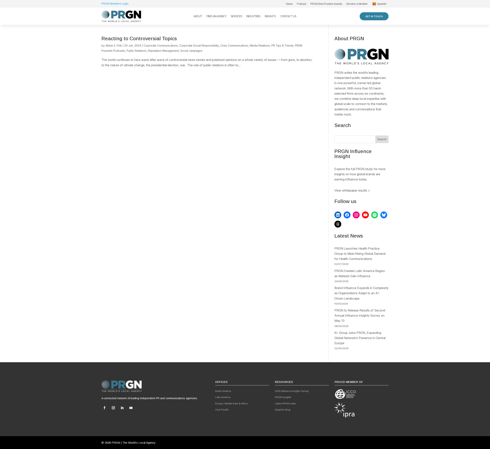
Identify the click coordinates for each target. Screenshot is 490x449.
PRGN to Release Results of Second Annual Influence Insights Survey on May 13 (359, 315)
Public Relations (136, 50)
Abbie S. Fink (113, 45)
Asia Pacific (222, 409)
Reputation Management (163, 50)
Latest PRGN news (285, 403)
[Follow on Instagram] (113, 408)
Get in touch (374, 16)
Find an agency (216, 16)
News (289, 3)
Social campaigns (191, 50)
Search (381, 139)
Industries (253, 16)
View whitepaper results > (352, 190)
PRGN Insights (283, 397)
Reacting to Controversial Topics (139, 38)
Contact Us (288, 16)
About (198, 16)
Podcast (301, 3)
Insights (270, 16)
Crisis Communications (234, 45)
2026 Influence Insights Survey (292, 391)
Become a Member (357, 3)
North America (223, 391)
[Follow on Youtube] (131, 408)
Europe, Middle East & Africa (231, 403)
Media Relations (260, 45)
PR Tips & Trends (282, 45)
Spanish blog (282, 409)
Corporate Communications (161, 45)
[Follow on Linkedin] (122, 408)
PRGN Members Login (114, 3)
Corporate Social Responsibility (199, 45)
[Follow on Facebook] (104, 408)
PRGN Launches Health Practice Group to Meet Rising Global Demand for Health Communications (359, 254)
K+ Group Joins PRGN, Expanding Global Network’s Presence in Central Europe (359, 338)
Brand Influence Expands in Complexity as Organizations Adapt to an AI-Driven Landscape (361, 293)
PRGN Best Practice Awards (326, 3)
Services (236, 16)
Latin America (222, 397)
